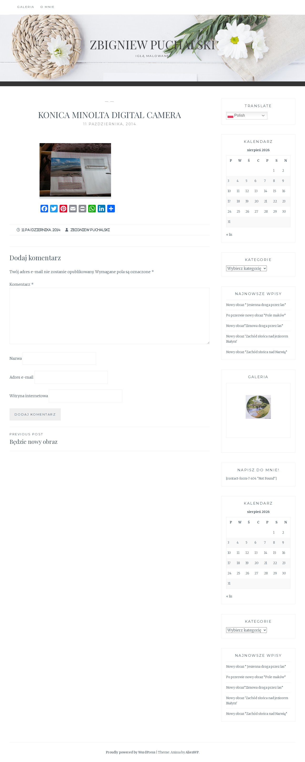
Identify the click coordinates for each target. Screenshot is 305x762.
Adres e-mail (21, 377)
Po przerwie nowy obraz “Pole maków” (256, 315)
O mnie (47, 7)
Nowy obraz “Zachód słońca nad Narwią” (256, 352)
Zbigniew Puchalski (152, 44)
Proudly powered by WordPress (130, 752)
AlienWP (192, 752)
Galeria (26, 7)
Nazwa (16, 358)
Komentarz (22, 284)
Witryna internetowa (29, 395)
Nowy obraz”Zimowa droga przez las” (254, 326)
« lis (229, 235)
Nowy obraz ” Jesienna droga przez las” (256, 305)
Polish (239, 115)
